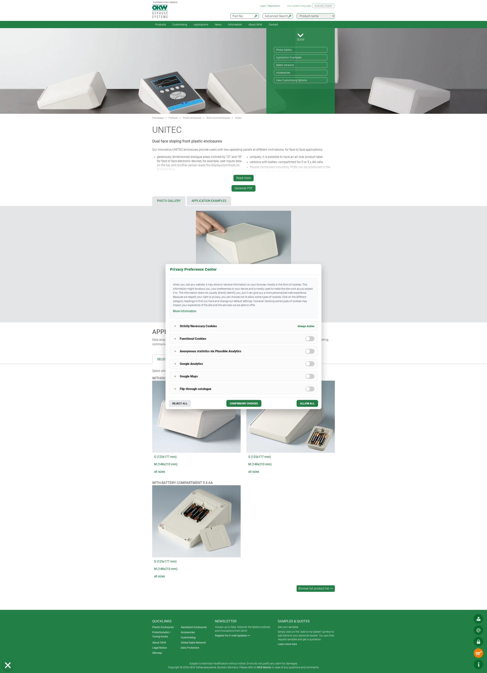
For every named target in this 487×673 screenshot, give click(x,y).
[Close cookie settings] (8, 665)
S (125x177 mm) (165, 457)
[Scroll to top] (467, 664)
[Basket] (478, 653)
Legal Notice (159, 647)
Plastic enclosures (192, 118)
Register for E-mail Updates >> (232, 635)
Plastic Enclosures (163, 627)
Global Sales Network (193, 642)
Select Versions (285, 65)
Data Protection (190, 647)
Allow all (307, 403)
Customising (179, 24)
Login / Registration (270, 6)
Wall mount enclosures (218, 118)
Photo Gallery (284, 49)
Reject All (180, 403)
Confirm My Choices (244, 403)
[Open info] (478, 664)
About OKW (159, 642)
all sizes (159, 471)
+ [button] (175, 326)
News (218, 24)
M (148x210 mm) (165, 464)
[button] (8, 665)
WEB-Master (264, 667)
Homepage (158, 118)
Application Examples (288, 57)
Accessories (283, 72)
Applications (201, 24)
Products (160, 24)
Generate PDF (243, 188)
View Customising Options (291, 80)
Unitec (238, 118)
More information (184, 311)
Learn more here (287, 644)
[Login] (478, 641)
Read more (243, 178)
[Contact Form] (478, 630)
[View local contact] (478, 619)
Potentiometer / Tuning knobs (161, 634)
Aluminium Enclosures (194, 627)
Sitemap (157, 652)
